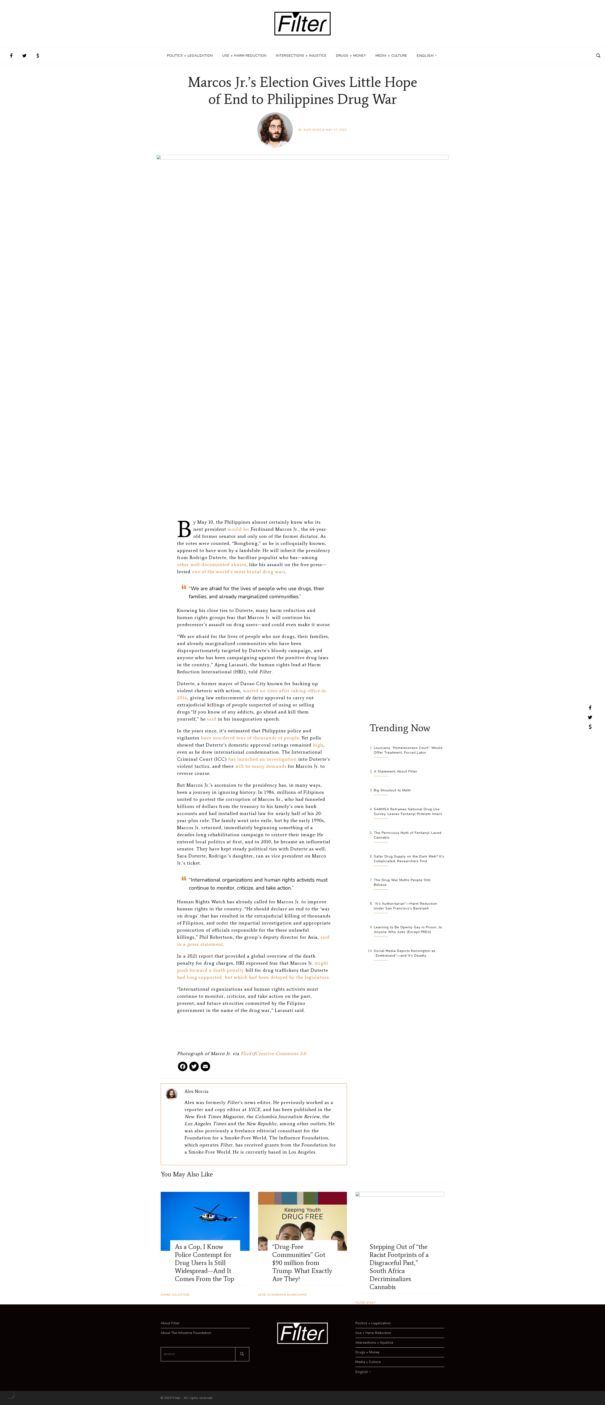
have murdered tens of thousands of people (250, 738)
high (318, 745)
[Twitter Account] (24, 55)
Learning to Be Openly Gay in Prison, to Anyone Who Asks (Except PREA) (408, 929)
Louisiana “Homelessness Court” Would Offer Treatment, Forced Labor (408, 750)
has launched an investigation (262, 759)
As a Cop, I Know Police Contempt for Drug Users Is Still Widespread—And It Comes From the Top (204, 1263)
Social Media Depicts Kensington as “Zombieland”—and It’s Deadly (405, 953)
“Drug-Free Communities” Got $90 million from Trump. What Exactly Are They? (302, 1263)
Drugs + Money (351, 55)
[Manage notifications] (10, 1394)
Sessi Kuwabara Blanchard (282, 1295)
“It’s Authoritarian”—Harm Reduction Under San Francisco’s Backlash (405, 906)
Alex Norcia (314, 130)
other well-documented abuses (211, 564)
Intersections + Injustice (301, 55)
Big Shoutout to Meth (392, 790)
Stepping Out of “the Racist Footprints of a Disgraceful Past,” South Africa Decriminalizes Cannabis (399, 1267)
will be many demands (260, 766)
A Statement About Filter (395, 771)
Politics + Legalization (190, 55)
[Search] (242, 1354)
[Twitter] (194, 1068)
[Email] (205, 1068)
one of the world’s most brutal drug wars (238, 571)
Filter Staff (365, 1303)
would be (238, 529)
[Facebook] (182, 1068)
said (211, 719)
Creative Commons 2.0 (280, 1053)
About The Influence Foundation (186, 1333)
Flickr (247, 1053)
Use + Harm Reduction (244, 55)
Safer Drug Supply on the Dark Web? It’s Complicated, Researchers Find (409, 858)
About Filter (170, 1323)
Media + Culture (391, 55)
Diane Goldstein (175, 1295)
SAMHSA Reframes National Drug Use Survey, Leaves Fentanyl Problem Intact (408, 811)
